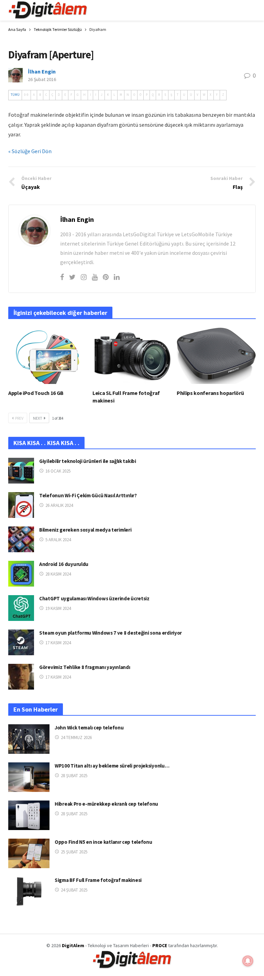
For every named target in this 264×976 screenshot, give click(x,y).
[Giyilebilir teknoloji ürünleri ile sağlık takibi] (21, 471)
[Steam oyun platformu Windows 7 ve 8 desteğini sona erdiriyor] (21, 642)
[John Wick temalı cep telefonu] (29, 739)
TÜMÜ (15, 95)
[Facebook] (62, 277)
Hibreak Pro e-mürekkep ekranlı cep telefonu (106, 804)
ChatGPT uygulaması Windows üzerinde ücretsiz (94, 598)
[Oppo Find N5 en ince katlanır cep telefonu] (29, 853)
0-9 (26, 95)
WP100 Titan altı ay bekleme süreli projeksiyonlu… (112, 765)
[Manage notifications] (247, 960)
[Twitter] (72, 277)
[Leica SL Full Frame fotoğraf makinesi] (132, 356)
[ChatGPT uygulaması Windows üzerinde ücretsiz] (21, 608)
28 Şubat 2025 (74, 776)
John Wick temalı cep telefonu (89, 727)
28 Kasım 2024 (58, 574)
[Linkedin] (117, 277)
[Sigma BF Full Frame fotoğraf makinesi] (29, 891)
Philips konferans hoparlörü (210, 392)
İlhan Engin (42, 71)
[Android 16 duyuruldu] (21, 574)
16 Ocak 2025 (57, 471)
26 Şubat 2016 (42, 79)
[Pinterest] (106, 277)
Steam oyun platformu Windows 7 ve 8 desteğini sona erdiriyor (110, 632)
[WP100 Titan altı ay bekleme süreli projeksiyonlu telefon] (29, 777)
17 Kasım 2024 (58, 643)
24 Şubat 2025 (74, 890)
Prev (19, 418)
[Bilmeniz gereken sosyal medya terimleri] (21, 539)
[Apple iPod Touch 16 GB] (47, 356)
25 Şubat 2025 (74, 852)
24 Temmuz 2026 (76, 737)
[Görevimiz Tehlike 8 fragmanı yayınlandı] (21, 677)
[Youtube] (95, 277)
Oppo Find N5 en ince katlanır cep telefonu (103, 842)
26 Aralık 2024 (59, 505)
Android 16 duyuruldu (63, 564)
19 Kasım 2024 (58, 608)
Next (37, 418)
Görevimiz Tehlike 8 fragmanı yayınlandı (84, 667)
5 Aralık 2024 (58, 540)
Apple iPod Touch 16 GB (36, 392)
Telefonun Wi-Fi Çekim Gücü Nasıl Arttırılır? (88, 495)
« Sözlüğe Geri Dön (30, 151)
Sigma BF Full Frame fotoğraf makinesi (98, 880)
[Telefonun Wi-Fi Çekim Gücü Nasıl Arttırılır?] (21, 505)
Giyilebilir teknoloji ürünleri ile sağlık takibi (87, 461)
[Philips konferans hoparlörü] (216, 356)
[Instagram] (84, 277)
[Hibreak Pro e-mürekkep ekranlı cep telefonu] (29, 815)
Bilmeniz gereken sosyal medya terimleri (85, 529)
